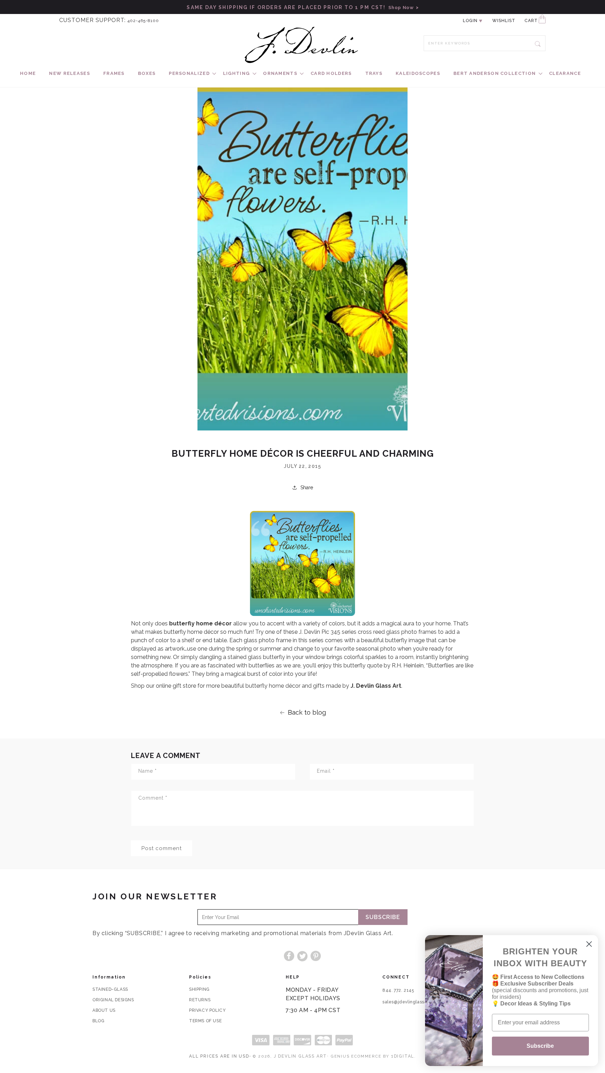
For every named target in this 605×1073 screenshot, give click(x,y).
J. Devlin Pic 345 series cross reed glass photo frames (368, 632)
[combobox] (484, 43)
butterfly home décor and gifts (285, 685)
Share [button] (306, 487)
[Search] (537, 43)
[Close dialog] (589, 944)
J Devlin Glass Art (300, 1056)
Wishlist (503, 20)
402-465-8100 (143, 20)
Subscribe (383, 917)
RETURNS (199, 999)
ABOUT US (104, 1010)
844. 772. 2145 (398, 990)
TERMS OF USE (205, 1020)
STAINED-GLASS (110, 989)
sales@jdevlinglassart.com (411, 1002)
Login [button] (470, 20)
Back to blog (307, 712)
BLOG (98, 1020)
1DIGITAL (402, 1056)
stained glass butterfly (256, 657)
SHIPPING (199, 989)
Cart (531, 20)
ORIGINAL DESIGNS (113, 999)
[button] (189, 73)
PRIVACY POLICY (207, 1010)
